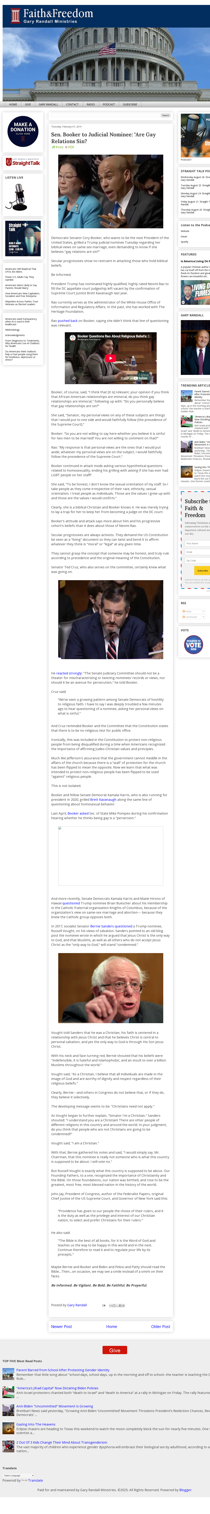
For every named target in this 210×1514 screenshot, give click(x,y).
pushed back (68, 320)
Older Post (160, 1326)
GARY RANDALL (48, 104)
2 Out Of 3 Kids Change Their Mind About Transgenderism (61, 1442)
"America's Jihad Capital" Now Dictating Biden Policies (57, 1388)
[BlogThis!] (114, 1305)
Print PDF (65, 147)
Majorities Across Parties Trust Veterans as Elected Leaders (21, 303)
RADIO (91, 104)
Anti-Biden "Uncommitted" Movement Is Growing (54, 1406)
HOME (13, 104)
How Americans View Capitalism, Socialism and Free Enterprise (22, 295)
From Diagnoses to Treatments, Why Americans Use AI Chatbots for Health (22, 343)
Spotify (184, 241)
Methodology (12, 329)
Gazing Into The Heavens (35, 1424)
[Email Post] (103, 1305)
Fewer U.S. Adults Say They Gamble (19, 278)
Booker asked (78, 813)
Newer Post (61, 1326)
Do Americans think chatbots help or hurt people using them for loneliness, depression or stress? (21, 355)
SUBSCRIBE (130, 104)
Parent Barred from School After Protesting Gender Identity (62, 1370)
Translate (35, 1480)
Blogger (185, 1490)
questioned (71, 903)
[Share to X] (117, 1305)
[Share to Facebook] (120, 1305)
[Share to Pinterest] (123, 1305)
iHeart (184, 236)
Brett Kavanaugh (103, 799)
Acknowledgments (15, 335)
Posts (188, 611)
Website (185, 231)
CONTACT (72, 104)
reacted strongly (69, 673)
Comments (191, 616)
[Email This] (111, 1305)
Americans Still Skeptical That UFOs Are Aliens (20, 270)
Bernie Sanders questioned (111, 926)
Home (111, 1326)
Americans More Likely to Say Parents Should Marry (21, 287)
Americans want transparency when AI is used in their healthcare (21, 321)
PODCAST (109, 104)
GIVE (28, 104)
